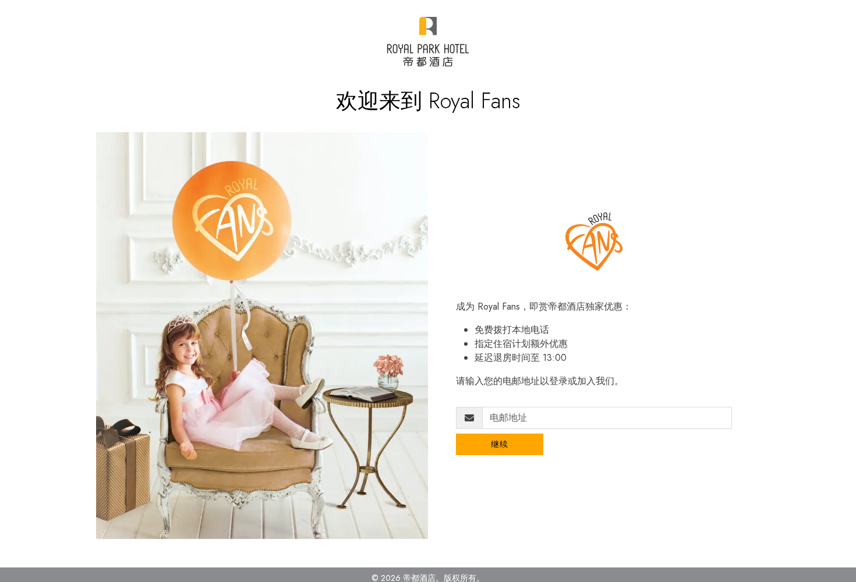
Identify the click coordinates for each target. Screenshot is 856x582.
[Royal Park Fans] (427, 41)
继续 (500, 444)
